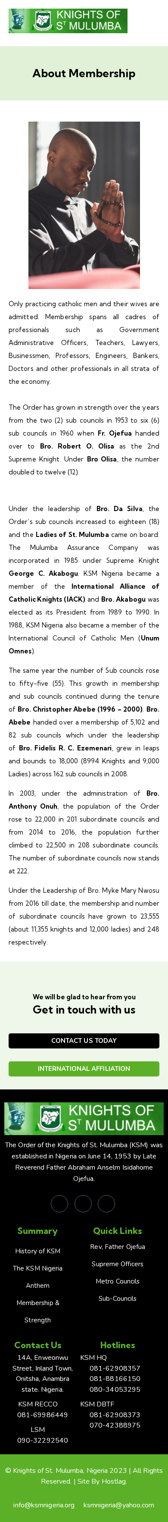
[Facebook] (59, 1203)
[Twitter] (83, 1203)
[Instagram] (106, 1203)
